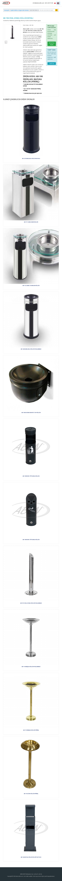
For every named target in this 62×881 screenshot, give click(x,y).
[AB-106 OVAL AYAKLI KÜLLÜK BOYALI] (13, 32)
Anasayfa (6, 10)
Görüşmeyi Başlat (51, 43)
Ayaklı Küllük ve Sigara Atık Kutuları (20, 10)
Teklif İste (51, 63)
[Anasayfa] (6, 3)
